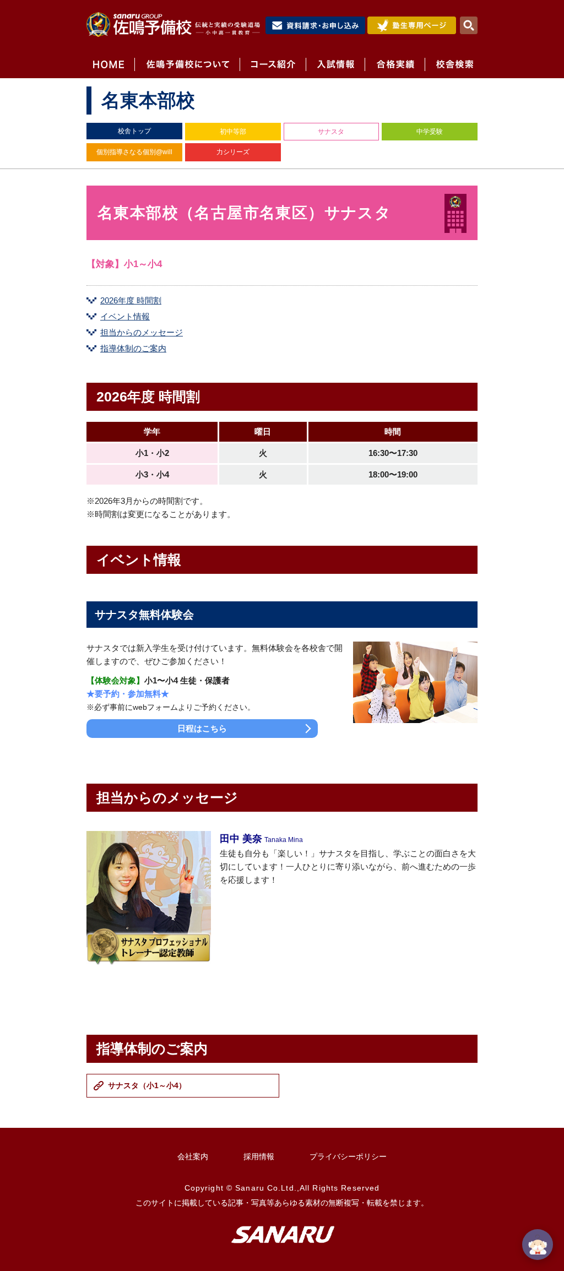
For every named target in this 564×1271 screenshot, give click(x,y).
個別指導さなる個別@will (134, 152)
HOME (110, 64)
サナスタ (331, 131)
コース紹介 (273, 64)
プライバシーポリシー (348, 1156)
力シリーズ (233, 152)
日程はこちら (202, 728)
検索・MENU (469, 25)
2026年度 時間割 (130, 300)
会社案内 (192, 1156)
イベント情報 (125, 316)
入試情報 (335, 64)
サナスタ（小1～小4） (147, 1085)
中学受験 (429, 131)
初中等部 (233, 131)
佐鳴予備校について (187, 64)
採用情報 (258, 1156)
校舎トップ (134, 131)
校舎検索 (451, 64)
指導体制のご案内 (133, 348)
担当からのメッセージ (141, 332)
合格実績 (395, 64)
